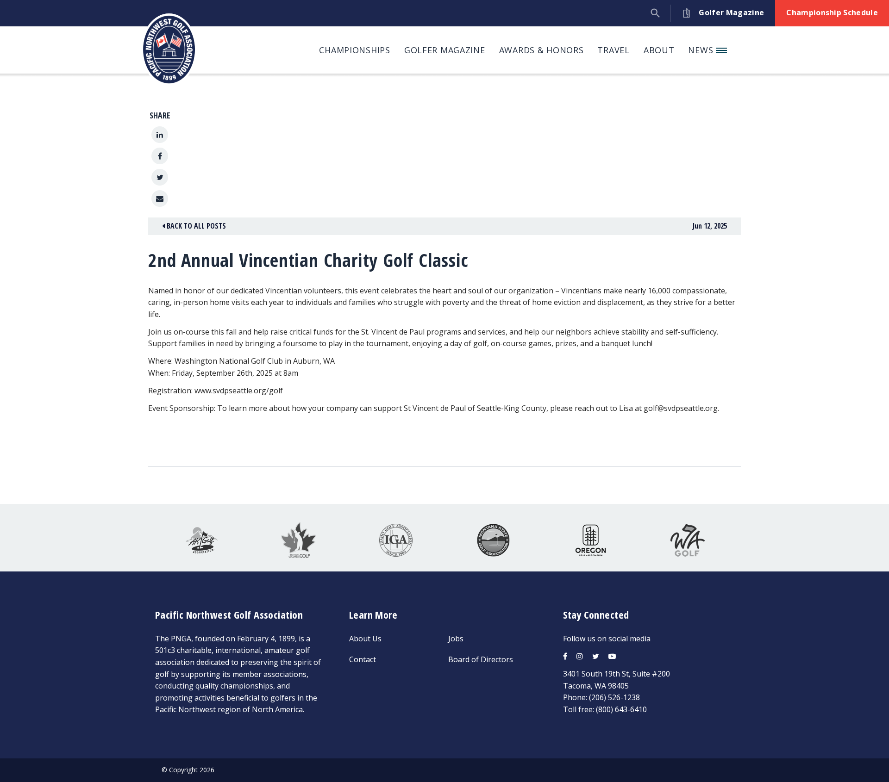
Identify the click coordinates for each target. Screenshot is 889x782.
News (702, 50)
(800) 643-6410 (621, 709)
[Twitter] (159, 177)
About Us (365, 638)
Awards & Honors (541, 50)
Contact (362, 659)
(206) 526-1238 (614, 697)
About (659, 50)
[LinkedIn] (159, 134)
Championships (354, 50)
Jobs (455, 638)
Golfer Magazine (444, 50)
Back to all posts (195, 226)
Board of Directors (480, 659)
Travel (613, 50)
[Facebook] (159, 156)
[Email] (159, 198)
